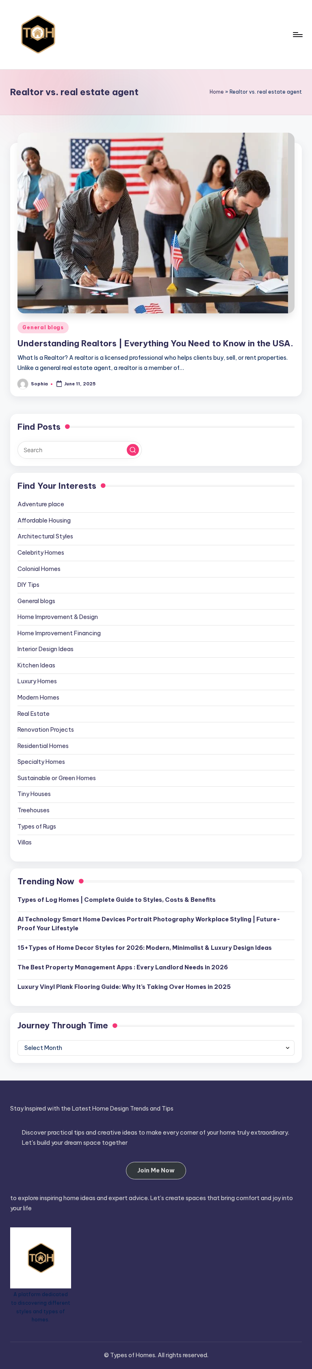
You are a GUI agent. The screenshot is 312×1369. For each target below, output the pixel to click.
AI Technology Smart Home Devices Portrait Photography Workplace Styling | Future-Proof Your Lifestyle (148, 924)
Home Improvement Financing (59, 633)
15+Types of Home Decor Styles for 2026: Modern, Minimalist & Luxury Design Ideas (144, 947)
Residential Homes (43, 746)
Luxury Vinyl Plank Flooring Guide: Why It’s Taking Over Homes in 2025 (124, 987)
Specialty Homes (41, 761)
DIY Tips (28, 584)
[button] (133, 450)
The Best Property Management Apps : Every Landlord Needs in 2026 (122, 967)
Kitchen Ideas (36, 665)
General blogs (42, 327)
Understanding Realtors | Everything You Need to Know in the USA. (155, 343)
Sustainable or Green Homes (56, 778)
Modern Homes (38, 697)
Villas (24, 842)
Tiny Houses (34, 794)
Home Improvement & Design (57, 617)
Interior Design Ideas (45, 649)
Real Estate (33, 713)
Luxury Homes (37, 681)
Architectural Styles (45, 536)
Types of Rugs (36, 826)
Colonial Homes (39, 569)
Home (217, 92)
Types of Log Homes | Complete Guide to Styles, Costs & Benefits (116, 899)
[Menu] (297, 34)
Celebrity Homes (40, 552)
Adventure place (40, 504)
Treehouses (33, 810)
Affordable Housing (44, 520)
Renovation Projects (45, 729)
